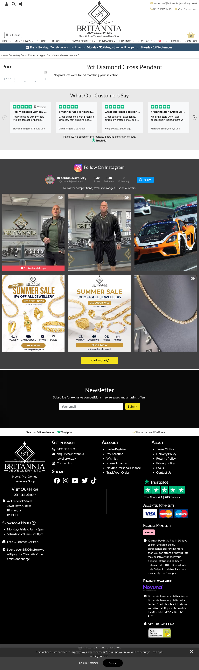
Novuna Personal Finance (123, 468)
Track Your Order (117, 472)
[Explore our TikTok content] (93, 481)
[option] (50, 432)
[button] (13, 4)
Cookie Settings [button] (88, 663)
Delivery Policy (166, 454)
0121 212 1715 (67, 449)
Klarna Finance (116, 463)
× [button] (191, 652)
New (82, 36)
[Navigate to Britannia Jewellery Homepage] (99, 18)
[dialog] (99, 659)
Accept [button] (113, 663)
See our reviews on (41, 432)
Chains (41, 41)
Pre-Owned (95, 36)
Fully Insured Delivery (151, 432)
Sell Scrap (14, 34)
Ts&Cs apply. (168, 573)
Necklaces (145, 41)
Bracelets (59, 41)
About (175, 41)
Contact (191, 41)
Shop (5, 41)
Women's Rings (82, 41)
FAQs (160, 468)
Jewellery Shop (111, 36)
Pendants (106, 41)
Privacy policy (165, 463)
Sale (161, 41)
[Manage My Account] (6, 4)
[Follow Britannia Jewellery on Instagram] (65, 481)
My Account (114, 454)
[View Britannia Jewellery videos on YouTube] (75, 481)
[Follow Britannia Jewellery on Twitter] (84, 481)
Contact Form (66, 463)
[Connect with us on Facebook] (56, 481)
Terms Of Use (165, 449)
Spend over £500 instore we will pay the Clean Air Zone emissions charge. (25, 554)
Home (4, 55)
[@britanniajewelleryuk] (50, 180)
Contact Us (163, 472)
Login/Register (116, 449)
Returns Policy (166, 458)
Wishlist (112, 458)
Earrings (125, 41)
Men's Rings (23, 41)
